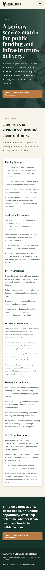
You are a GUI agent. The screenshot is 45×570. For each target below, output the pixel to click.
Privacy (5, 565)
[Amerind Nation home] (11, 4)
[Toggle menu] (39, 4)
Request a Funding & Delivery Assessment (17, 93)
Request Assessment (25, 565)
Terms (12, 565)
